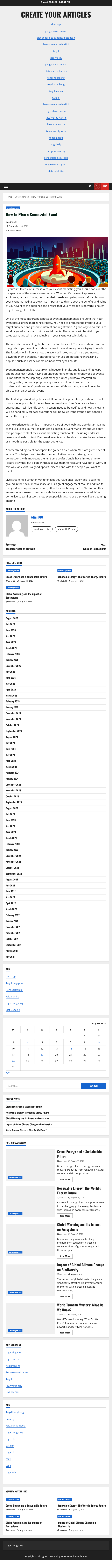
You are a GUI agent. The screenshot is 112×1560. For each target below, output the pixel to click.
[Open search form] (90, 186)
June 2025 (11, 677)
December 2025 (13, 666)
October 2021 (12, 939)
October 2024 (12, 725)
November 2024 (13, 719)
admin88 (12, 222)
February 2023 (13, 844)
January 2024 (12, 778)
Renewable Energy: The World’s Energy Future (81, 577)
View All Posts (66, 529)
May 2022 (10, 897)
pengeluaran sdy (56, 151)
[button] (6, 186)
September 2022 (14, 873)
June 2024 (11, 749)
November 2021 (13, 933)
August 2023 (12, 808)
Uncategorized (13, 208)
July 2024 (10, 743)
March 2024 (11, 766)
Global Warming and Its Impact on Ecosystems (24, 595)
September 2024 (14, 731)
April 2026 (11, 642)
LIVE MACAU (12, 1392)
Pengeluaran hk (14, 989)
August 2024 (12, 737)
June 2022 (11, 891)
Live (105, 186)
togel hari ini (13, 1359)
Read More (66, 1180)
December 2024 (13, 713)
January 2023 (12, 850)
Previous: (20, 547)
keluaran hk (12, 996)
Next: (94, 547)
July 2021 (10, 956)
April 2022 (11, 903)
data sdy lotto (56, 171)
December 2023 (13, 784)
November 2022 (13, 861)
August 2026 (12, 618)
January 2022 (12, 921)
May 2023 (10, 826)
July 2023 (10, 814)
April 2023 (11, 832)
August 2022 (12, 879)
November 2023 (13, 790)
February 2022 (13, 915)
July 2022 (10, 885)
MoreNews (66, 1556)
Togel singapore (14, 983)
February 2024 (13, 772)
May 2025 (10, 683)
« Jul (8, 1072)
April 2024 (11, 760)
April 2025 (11, 689)
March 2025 (11, 695)
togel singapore (14, 1352)
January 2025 (12, 707)
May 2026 (10, 636)
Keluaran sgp (13, 1365)
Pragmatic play (14, 1385)
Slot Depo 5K (13, 1009)
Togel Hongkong (15, 1412)
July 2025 (10, 671)
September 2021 (13, 945)
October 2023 (12, 796)
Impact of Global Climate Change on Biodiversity (29, 1124)
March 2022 (11, 909)
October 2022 (12, 867)
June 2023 (11, 820)
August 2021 (12, 950)
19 (42, 1054)
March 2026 (11, 648)
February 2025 (13, 701)
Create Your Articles (56, 14)
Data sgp (11, 976)
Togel (9, 1379)
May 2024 (10, 755)
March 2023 (11, 838)
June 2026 (11, 630)
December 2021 (13, 927)
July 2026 (10, 624)
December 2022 (13, 856)
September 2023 (14, 802)
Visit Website (42, 529)
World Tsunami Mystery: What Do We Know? (26, 1130)
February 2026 (13, 654)
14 (70, 1048)
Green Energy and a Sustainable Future (26, 577)
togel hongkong (14, 1003)
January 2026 (12, 660)
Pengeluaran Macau (17, 1372)
